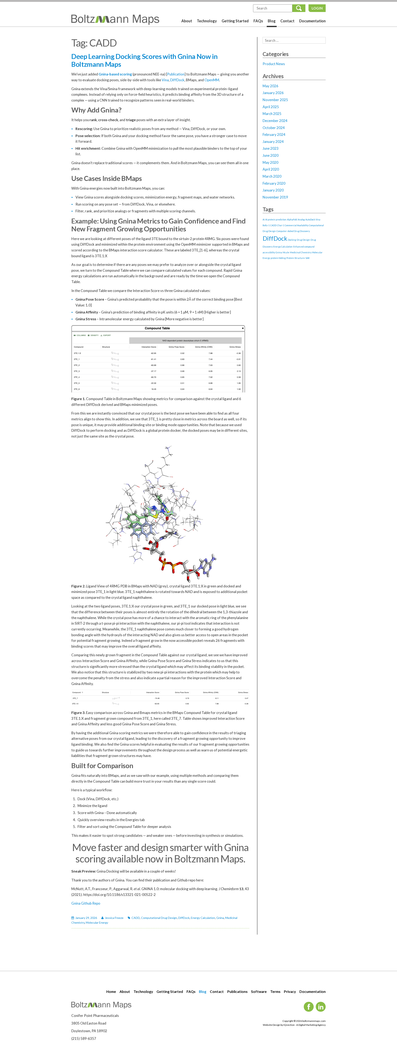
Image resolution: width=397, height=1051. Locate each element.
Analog (301, 219)
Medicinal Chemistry (300, 252)
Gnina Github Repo (85, 903)
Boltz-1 (266, 225)
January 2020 (273, 190)
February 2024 (274, 134)
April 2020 (271, 169)
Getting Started (235, 21)
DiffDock (177, 80)
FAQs (258, 21)
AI (264, 219)
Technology (207, 21)
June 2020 (271, 155)
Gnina (220, 917)
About (186, 21)
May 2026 (270, 86)
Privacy (290, 991)
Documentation (312, 21)
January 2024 (273, 141)
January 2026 (273, 93)
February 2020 (274, 183)
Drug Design (303, 239)
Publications (237, 991)
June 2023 (271, 148)
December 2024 (275, 120)
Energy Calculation (203, 917)
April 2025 (271, 107)
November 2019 (275, 197)
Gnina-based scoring (115, 74)
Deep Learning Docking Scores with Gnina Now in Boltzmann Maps (144, 60)
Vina (165, 80)
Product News (274, 64)
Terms (275, 991)
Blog (272, 21)
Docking (292, 239)
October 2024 (274, 128)
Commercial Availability (296, 225)
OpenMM (211, 80)
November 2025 (275, 100)
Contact (287, 21)
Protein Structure (295, 258)
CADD (136, 917)
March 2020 (272, 176)
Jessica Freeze (114, 917)
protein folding (278, 258)
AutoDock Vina (312, 219)
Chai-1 (280, 225)
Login (317, 8)
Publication (175, 74)
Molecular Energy (97, 922)
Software (259, 991)
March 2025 (272, 113)
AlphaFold (292, 219)
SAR (307, 258)
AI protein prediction (275, 219)
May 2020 (270, 162)
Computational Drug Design (159, 917)
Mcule (286, 252)
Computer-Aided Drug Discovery (293, 231)
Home (111, 991)
